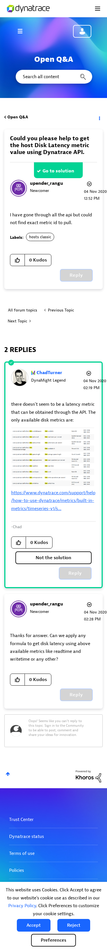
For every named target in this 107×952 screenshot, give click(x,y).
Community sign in (82, 31)
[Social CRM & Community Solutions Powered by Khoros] (88, 776)
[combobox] (53, 77)
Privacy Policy (22, 906)
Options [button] (99, 117)
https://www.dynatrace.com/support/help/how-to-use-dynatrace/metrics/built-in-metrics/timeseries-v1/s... (53, 500)
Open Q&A (17, 117)
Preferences (53, 940)
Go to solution (58, 171)
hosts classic (40, 236)
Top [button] (8, 774)
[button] (34, 925)
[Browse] (23, 31)
